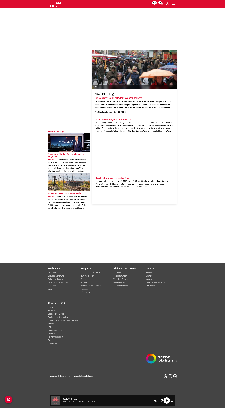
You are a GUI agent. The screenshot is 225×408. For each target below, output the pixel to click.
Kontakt (51, 324)
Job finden (150, 286)
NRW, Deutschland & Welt (58, 282)
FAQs (50, 327)
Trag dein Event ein (121, 279)
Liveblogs (52, 286)
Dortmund (52, 272)
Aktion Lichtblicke (120, 286)
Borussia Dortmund (56, 276)
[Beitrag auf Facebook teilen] (103, 94)
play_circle (166, 400)
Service (149, 272)
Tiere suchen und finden (156, 282)
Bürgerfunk (85, 292)
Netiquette (52, 333)
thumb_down (161, 400)
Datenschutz (53, 340)
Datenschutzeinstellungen (83, 376)
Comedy (84, 279)
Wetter (148, 276)
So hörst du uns (54, 310)
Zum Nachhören (87, 276)
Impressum (52, 343)
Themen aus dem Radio (90, 272)
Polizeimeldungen (55, 279)
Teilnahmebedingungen (58, 337)
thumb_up (171, 400)
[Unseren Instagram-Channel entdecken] (175, 376)
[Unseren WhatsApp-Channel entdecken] (166, 376)
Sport (50, 289)
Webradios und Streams (91, 286)
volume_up (155, 400)
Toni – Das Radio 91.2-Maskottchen (63, 320)
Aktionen (117, 272)
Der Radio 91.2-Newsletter (58, 317)
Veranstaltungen (120, 276)
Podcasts (84, 289)
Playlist (84, 282)
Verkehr (149, 279)
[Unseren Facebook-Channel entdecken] (170, 376)
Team (50, 307)
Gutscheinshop (119, 282)
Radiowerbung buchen (57, 330)
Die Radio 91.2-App (56, 314)
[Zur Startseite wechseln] (55, 4)
